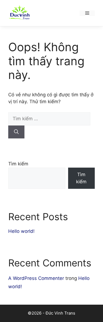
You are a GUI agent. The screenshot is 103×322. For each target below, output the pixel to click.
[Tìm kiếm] (16, 132)
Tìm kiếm (18, 164)
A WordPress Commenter (36, 278)
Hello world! (21, 231)
